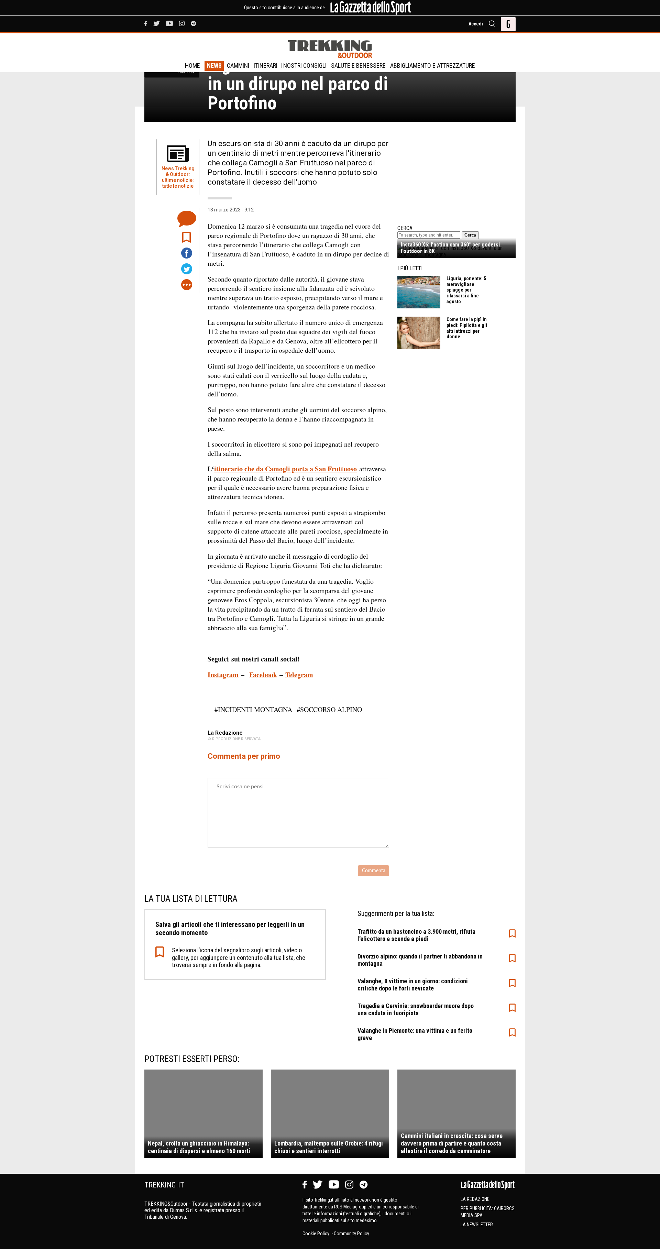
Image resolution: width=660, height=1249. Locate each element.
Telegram (299, 675)
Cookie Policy (316, 1233)
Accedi (476, 23)
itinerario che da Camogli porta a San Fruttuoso (285, 469)
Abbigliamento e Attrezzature (432, 65)
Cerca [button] (470, 235)
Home (192, 65)
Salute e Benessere (358, 65)
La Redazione (475, 1199)
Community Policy (351, 1233)
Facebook (263, 675)
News (214, 65)
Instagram (223, 675)
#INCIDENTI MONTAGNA (253, 709)
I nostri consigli (303, 65)
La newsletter (477, 1224)
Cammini (238, 65)
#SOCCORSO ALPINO (329, 709)
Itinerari (265, 65)
